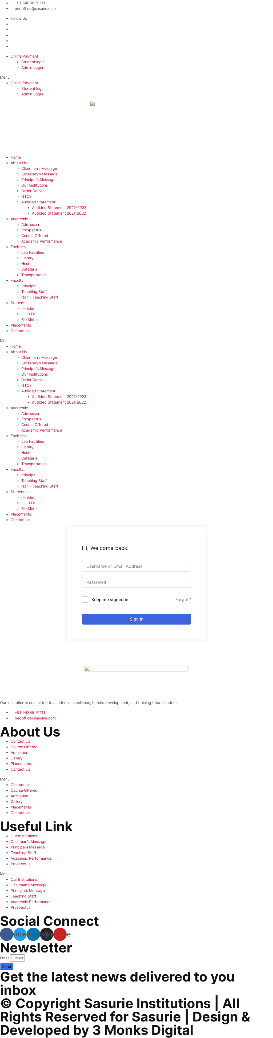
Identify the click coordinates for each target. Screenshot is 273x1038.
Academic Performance (41, 241)
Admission (30, 224)
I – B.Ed (27, 308)
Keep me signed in (110, 599)
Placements (21, 325)
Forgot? (183, 599)
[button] (136, 77)
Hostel (26, 263)
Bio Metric (30, 319)
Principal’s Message (38, 179)
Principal (28, 286)
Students (18, 302)
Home (16, 157)
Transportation (34, 274)
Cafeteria (29, 269)
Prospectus (31, 230)
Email (4, 958)
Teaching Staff (34, 291)
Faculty (17, 280)
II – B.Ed (28, 314)
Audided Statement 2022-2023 (59, 207)
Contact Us (20, 330)
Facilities (18, 246)
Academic (19, 218)
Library (27, 258)
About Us (19, 162)
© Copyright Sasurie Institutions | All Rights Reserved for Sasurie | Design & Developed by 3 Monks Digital (125, 1016)
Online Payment (24, 56)
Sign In (136, 619)
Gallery (17, 758)
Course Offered (34, 235)
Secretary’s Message (39, 174)
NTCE (26, 196)
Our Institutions (34, 185)
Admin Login (32, 67)
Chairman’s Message (39, 168)
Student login (33, 61)
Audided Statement (38, 202)
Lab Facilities (32, 252)
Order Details (32, 190)
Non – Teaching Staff (39, 297)
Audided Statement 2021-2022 (59, 213)
